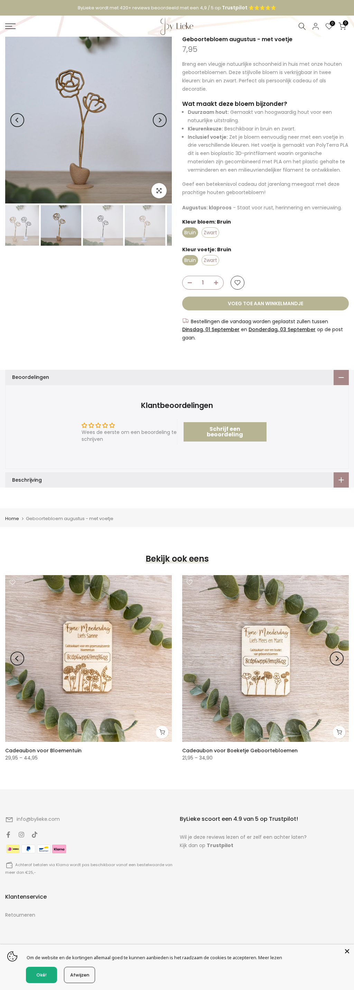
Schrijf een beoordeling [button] (225, 431)
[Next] (160, 120)
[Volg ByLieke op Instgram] (21, 834)
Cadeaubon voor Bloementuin (43, 750)
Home (12, 518)
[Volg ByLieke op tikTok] (34, 834)
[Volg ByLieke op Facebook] (8, 834)
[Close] (347, 951)
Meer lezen (270, 957)
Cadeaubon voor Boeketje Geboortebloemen (240, 750)
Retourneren (20, 914)
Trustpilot (220, 845)
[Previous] (17, 120)
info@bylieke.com (38, 819)
